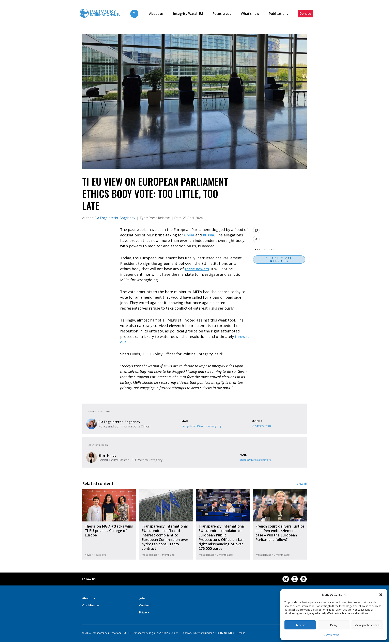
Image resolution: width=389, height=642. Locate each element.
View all (302, 483)
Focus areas (222, 13)
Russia (208, 235)
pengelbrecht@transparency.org (201, 426)
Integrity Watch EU (188, 13)
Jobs (142, 598)
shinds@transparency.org (255, 459)
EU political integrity (279, 259)
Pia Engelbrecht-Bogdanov (115, 218)
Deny (333, 625)
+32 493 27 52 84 (261, 426)
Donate (305, 13)
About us (156, 13)
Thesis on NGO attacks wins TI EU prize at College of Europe (109, 530)
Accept (300, 625)
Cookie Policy (331, 634)
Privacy (144, 612)
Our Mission (90, 605)
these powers (197, 268)
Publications (278, 13)
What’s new (250, 13)
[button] (381, 594)
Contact (145, 605)
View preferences (367, 625)
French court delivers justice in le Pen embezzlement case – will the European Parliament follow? (279, 533)
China (189, 235)
